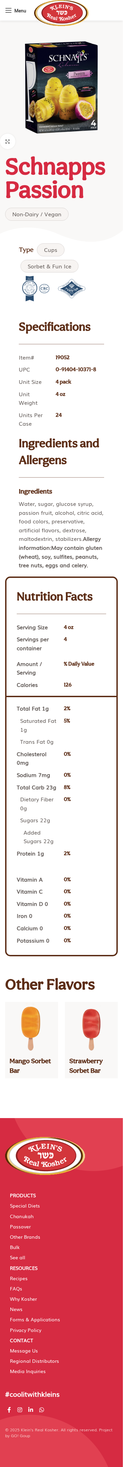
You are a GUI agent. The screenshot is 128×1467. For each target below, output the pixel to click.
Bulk (15, 1247)
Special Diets (25, 1205)
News (16, 1309)
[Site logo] (61, 13)
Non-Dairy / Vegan (36, 214)
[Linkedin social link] (30, 1410)
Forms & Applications (35, 1319)
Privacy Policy (25, 1330)
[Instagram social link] (19, 1410)
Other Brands (25, 1237)
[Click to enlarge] (7, 141)
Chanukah (21, 1216)
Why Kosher (23, 1299)
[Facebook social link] (9, 1410)
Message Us (24, 1350)
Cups (50, 249)
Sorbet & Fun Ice (49, 266)
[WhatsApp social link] (41, 1410)
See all (17, 1257)
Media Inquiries (28, 1371)
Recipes (19, 1278)
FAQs (16, 1288)
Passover (20, 1226)
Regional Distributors (34, 1361)
